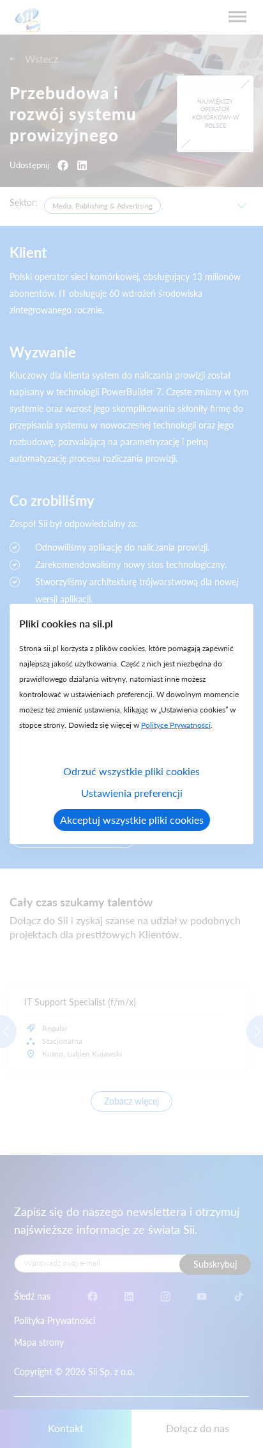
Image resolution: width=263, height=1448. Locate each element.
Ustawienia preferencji (132, 793)
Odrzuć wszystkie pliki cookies (131, 771)
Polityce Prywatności (176, 725)
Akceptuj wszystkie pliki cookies (132, 820)
